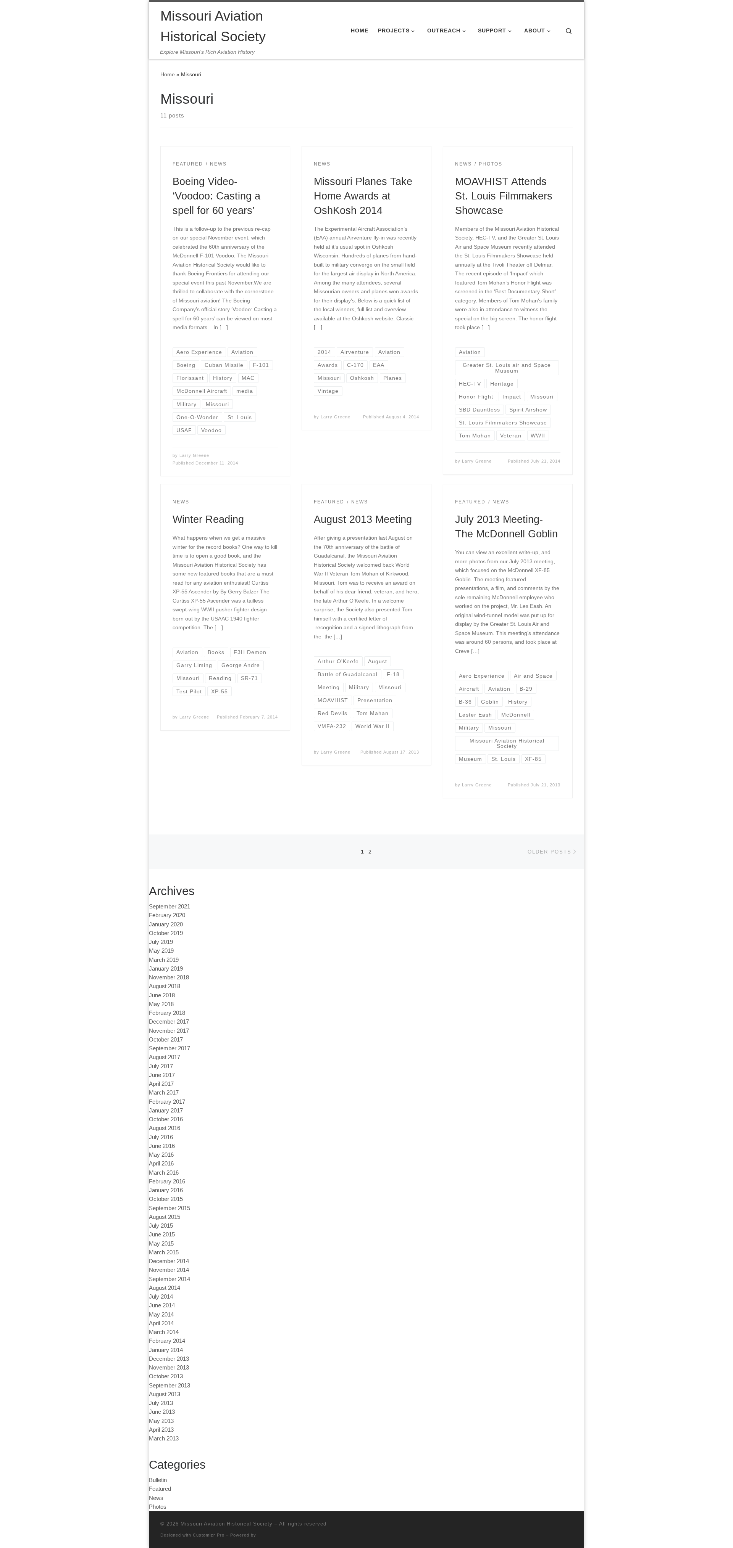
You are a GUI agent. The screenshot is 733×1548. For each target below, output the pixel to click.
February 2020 (167, 915)
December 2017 (169, 1021)
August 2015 (164, 1217)
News (156, 1498)
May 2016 (161, 1154)
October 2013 (166, 1376)
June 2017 (162, 1075)
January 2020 (166, 924)
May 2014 (161, 1314)
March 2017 (164, 1092)
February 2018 (167, 1012)
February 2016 (167, 1181)
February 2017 (167, 1101)
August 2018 (164, 986)
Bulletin (158, 1480)
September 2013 (169, 1385)
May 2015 (161, 1243)
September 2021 (169, 906)
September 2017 (169, 1048)
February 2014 (167, 1340)
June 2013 (162, 1411)
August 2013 (164, 1394)
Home (167, 74)
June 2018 (162, 995)
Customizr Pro (208, 1535)
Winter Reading (208, 519)
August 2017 (164, 1057)
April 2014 (161, 1323)
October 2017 (166, 1039)
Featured (160, 1488)
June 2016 (162, 1146)
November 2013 (169, 1367)
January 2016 (166, 1190)
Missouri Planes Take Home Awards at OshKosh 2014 (363, 195)
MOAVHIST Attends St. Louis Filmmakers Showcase (503, 195)
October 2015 (166, 1199)
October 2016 (166, 1119)
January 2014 (166, 1350)
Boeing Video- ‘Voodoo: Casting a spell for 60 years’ (216, 195)
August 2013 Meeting (363, 519)
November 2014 (169, 1270)
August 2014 (164, 1287)
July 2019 (161, 942)
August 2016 (164, 1128)
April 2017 (161, 1083)
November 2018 (169, 977)
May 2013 (161, 1421)
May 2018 (161, 1004)
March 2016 (164, 1172)
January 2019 (166, 968)
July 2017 (161, 1066)
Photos (157, 1506)
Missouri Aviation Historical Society (227, 1524)
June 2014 (162, 1305)
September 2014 (169, 1279)
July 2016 (161, 1137)
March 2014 (164, 1332)
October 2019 (166, 933)
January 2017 (166, 1110)
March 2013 (164, 1438)
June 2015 (162, 1234)
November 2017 (169, 1030)
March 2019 (164, 959)
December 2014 (169, 1261)
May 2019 (161, 950)
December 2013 (169, 1358)
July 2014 (161, 1296)
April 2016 (161, 1163)
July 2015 (161, 1225)
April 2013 (161, 1429)
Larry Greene (194, 455)
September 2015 (169, 1208)
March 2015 (164, 1252)
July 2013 (161, 1403)
